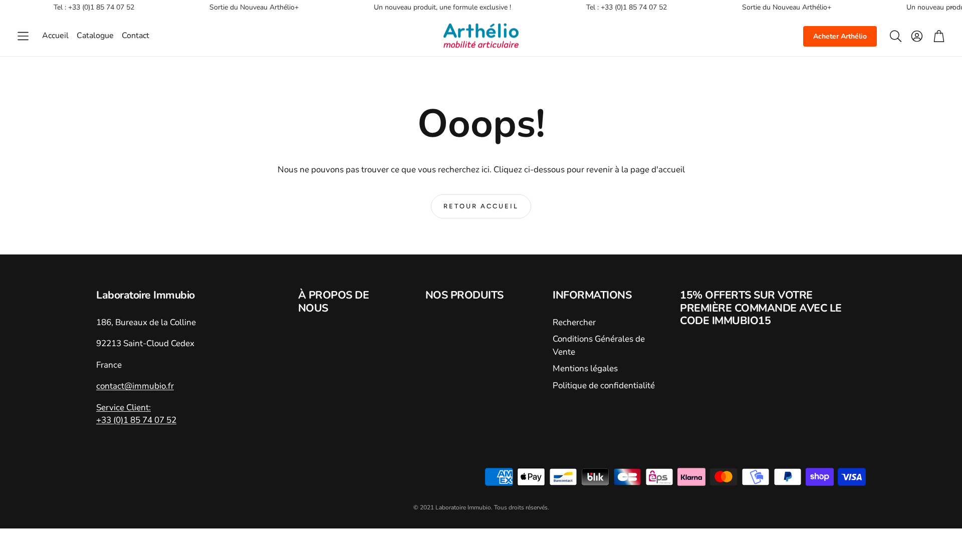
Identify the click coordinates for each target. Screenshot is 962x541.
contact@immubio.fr (135, 386)
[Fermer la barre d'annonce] (951, 7)
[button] (23, 36)
